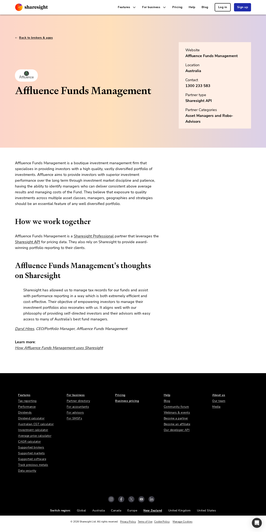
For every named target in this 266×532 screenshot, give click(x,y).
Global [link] (81, 510)
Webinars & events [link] (177, 412)
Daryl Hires (24, 328)
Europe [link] (132, 510)
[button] (257, 523)
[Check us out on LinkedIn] (151, 499)
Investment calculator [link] (33, 430)
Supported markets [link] (31, 453)
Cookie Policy (162, 521)
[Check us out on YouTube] (141, 499)
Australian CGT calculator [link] (36, 424)
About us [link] (218, 395)
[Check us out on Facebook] (121, 499)
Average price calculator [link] (34, 436)
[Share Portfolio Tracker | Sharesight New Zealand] (31, 7)
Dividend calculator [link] (31, 418)
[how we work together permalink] (13, 222)
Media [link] (216, 407)
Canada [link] (116, 510)
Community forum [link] (176, 407)
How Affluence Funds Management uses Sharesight (59, 347)
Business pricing (127, 401)
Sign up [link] (242, 7)
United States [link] (206, 510)
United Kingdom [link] (179, 510)
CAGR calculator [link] (29, 442)
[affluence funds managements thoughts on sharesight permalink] (13, 266)
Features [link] (24, 395)
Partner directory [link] (78, 401)
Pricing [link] (177, 7)
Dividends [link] (25, 412)
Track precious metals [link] (33, 465)
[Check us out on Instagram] (111, 499)
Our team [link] (218, 401)
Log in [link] (222, 7)
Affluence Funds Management (211, 55)
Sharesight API (27, 241)
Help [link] (192, 7)
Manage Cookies (182, 521)
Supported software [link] (32, 459)
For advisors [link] (75, 412)
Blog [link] (205, 7)
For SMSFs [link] (74, 418)
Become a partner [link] (176, 418)
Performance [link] (27, 407)
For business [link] (76, 395)
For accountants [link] (78, 407)
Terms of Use (145, 521)
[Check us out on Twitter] (131, 499)
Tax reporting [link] (27, 401)
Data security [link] (27, 471)
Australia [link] (98, 510)
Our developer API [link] (177, 430)
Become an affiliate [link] (177, 424)
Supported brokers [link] (31, 447)
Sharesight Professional (94, 236)
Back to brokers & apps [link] (36, 38)
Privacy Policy (128, 521)
